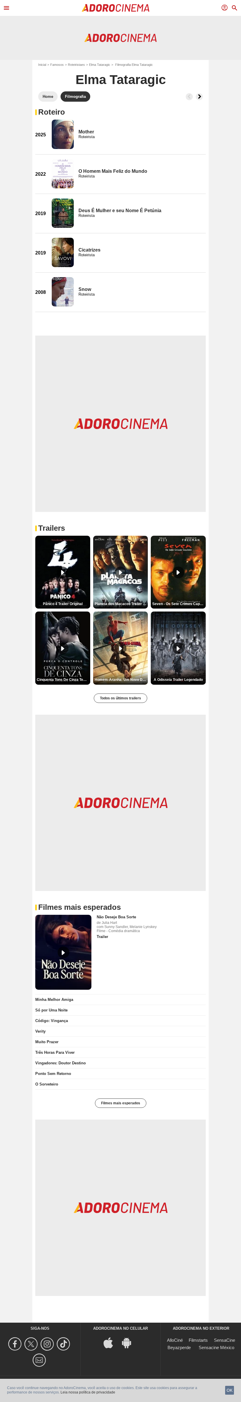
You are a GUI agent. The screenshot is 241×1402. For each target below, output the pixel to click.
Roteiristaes (76, 64)
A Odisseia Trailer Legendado (178, 680)
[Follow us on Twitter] (31, 1344)
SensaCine (224, 1340)
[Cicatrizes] (63, 252)
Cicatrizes (89, 249)
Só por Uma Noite (51, 1010)
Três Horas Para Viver (55, 1052)
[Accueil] (115, 8)
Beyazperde (179, 1347)
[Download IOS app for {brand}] (111, 1342)
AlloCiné (175, 1340)
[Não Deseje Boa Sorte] (63, 952)
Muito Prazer (46, 1042)
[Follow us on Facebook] (15, 1344)
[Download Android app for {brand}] (129, 1342)
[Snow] (63, 291)
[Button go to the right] (199, 96)
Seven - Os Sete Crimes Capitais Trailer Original (179, 604)
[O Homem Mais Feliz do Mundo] (63, 173)
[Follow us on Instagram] (48, 1344)
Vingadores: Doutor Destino (60, 1063)
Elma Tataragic (99, 64)
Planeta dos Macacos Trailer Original (121, 604)
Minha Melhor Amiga (54, 999)
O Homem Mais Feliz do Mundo (112, 171)
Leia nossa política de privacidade (88, 1392)
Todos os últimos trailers (120, 698)
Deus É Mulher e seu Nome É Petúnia (119, 210)
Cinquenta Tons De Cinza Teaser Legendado (63, 680)
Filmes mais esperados (120, 1103)
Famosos (57, 64)
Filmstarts (198, 1340)
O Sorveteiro (46, 1084)
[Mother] (63, 134)
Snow (84, 289)
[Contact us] (40, 1360)
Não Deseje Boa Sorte (116, 917)
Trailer (102, 936)
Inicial (42, 64)
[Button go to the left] (189, 96)
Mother (86, 131)
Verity (40, 1031)
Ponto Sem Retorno (53, 1073)
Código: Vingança (51, 1021)
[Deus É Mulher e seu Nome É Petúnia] (63, 213)
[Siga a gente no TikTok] (64, 1344)
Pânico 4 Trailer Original (63, 604)
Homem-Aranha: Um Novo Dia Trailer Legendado (121, 680)
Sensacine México (216, 1347)
